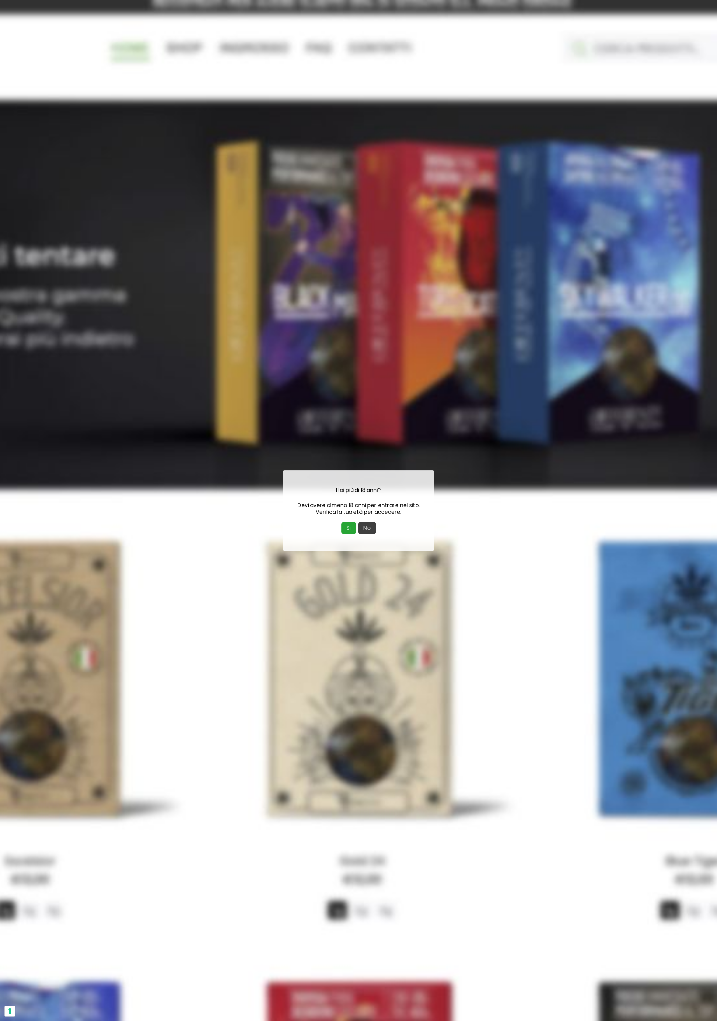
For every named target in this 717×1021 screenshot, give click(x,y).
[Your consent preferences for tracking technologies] (9, 1011)
